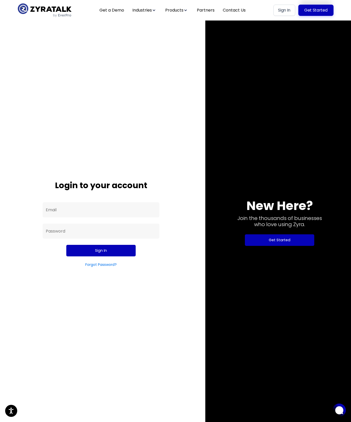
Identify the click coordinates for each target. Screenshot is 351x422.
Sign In (101, 250)
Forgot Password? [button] (101, 264)
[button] (144, 10)
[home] (44, 10)
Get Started (279, 240)
